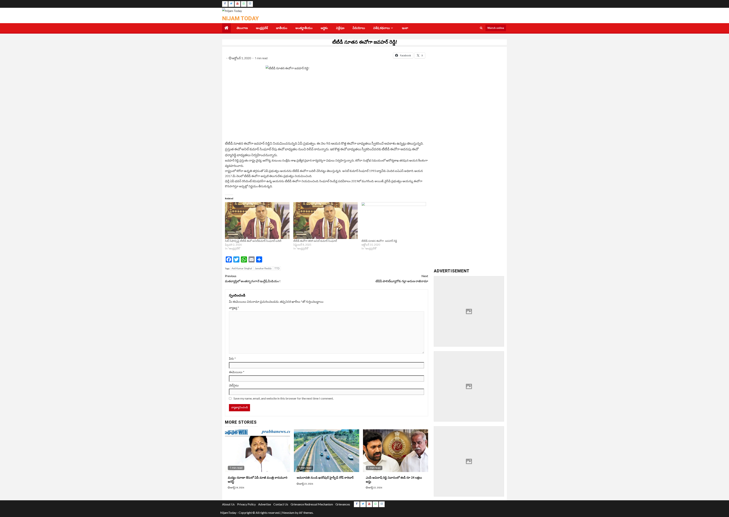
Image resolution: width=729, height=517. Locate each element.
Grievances (342, 504)
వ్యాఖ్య (234, 307)
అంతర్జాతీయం (303, 28)
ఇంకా (405, 28)
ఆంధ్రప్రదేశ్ (262, 28)
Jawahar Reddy (263, 268)
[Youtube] (237, 4)
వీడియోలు (359, 28)
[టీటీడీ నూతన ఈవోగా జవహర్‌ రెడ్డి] (393, 220)
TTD (277, 268)
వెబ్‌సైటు (234, 385)
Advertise (264, 504)
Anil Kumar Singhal (242, 268)
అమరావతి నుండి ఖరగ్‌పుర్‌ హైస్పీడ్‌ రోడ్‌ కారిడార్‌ (325, 477)
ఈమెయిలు (236, 372)
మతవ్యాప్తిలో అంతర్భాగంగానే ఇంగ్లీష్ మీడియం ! (253, 278)
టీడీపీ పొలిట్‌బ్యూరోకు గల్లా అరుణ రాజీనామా (402, 278)
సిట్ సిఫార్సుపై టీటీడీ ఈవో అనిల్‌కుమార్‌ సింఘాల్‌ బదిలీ (253, 240)
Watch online (495, 27)
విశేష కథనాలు (381, 28)
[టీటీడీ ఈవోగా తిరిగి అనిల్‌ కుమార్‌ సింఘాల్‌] (325, 220)
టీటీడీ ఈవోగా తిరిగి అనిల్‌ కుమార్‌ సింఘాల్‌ (315, 240)
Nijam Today (240, 18)
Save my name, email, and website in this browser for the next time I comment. (284, 398)
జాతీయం (281, 28)
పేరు (232, 358)
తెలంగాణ (242, 28)
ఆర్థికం (324, 28)
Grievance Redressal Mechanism (312, 504)
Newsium (288, 512)
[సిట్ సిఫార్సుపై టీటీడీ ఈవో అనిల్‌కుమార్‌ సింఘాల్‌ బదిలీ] (257, 220)
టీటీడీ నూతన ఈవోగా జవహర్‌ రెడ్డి (379, 240)
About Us (228, 504)
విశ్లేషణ (340, 28)
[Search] (481, 28)
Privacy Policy (246, 504)
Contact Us (280, 504)
